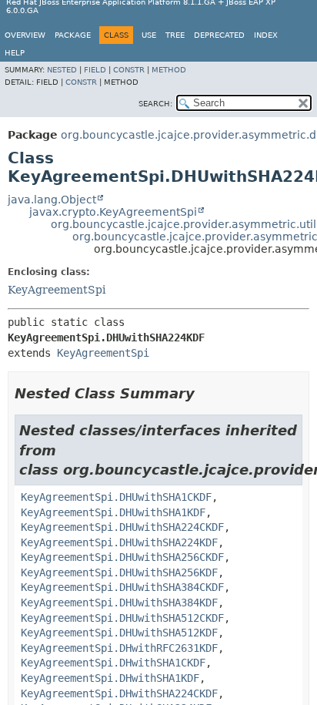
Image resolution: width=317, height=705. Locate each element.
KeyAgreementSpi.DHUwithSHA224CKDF (122, 527)
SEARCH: (155, 103)
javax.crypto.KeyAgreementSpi (113, 212)
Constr (129, 69)
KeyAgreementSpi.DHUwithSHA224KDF (119, 542)
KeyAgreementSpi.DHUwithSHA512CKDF (122, 618)
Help (15, 53)
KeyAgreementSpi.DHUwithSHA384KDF (119, 602)
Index (266, 35)
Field (95, 69)
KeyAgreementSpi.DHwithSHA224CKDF (119, 693)
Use (149, 35)
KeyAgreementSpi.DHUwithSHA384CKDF (122, 587)
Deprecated (219, 35)
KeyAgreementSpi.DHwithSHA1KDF (110, 678)
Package (73, 35)
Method (169, 69)
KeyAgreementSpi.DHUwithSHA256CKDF (122, 557)
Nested (62, 69)
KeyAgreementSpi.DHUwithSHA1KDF (113, 512)
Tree (175, 35)
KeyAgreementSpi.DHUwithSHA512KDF (119, 632)
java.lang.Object (52, 199)
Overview (25, 35)
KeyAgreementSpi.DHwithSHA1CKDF (113, 662)
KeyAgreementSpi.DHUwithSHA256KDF (119, 572)
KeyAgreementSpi (56, 290)
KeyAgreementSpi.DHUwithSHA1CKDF (116, 497)
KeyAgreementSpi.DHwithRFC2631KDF (119, 648)
